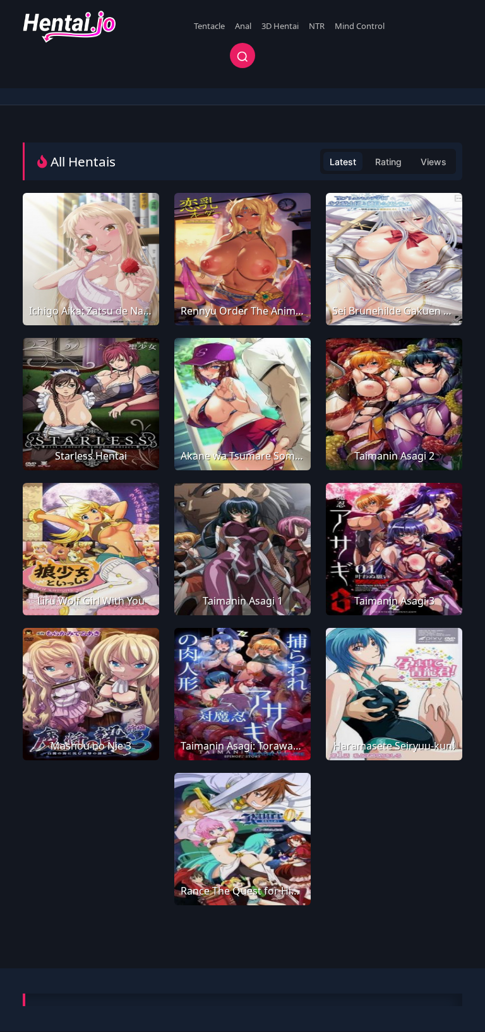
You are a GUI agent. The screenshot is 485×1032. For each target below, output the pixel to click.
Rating (388, 161)
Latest (343, 161)
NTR (317, 26)
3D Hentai (280, 26)
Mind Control (360, 26)
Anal (243, 26)
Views (433, 161)
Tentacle (209, 26)
